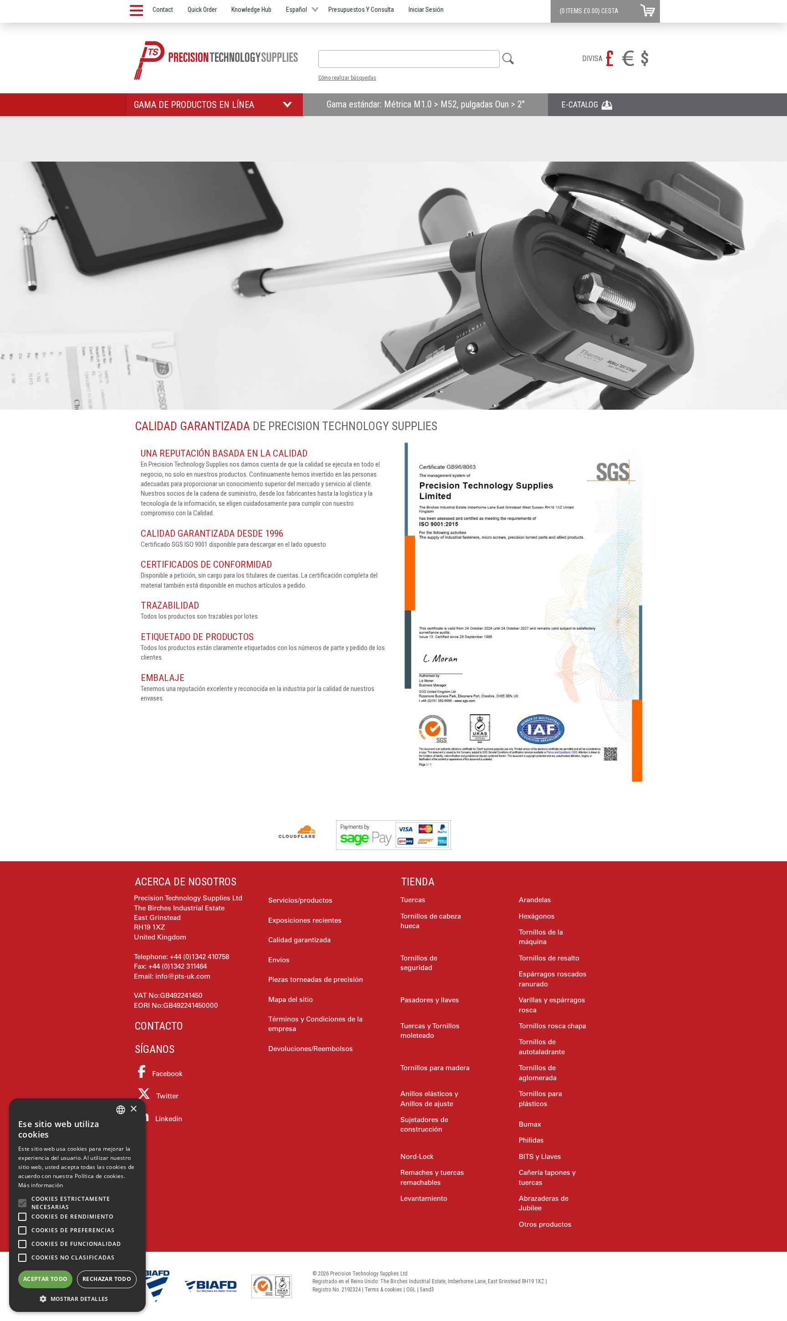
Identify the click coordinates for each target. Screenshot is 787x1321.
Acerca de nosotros (185, 881)
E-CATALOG (582, 104)
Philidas (531, 1140)
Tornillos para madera (435, 1067)
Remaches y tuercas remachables (432, 1177)
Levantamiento (423, 1198)
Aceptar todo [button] (45, 1279)
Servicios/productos (300, 900)
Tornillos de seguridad (418, 963)
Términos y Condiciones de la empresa (315, 1024)
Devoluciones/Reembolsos (310, 1048)
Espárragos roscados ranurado (553, 979)
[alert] (77, 1205)
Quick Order (202, 9)
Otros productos (545, 1224)
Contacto (159, 1026)
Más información (40, 1185)
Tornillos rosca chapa (552, 1025)
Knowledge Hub (251, 9)
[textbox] (326, 59)
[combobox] (409, 59)
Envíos (279, 959)
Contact (163, 9)
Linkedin (167, 1118)
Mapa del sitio (290, 999)
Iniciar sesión (426, 9)
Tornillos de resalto (549, 958)
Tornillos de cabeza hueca (430, 921)
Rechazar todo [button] (106, 1279)
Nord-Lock (417, 1156)
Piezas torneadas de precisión (315, 979)
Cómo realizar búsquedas (347, 78)
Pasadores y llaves (429, 1000)
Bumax (530, 1124)
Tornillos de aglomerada (538, 1072)
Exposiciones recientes (305, 920)
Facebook (166, 1073)
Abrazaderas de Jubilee (543, 1203)
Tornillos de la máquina (541, 937)
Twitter (167, 1096)
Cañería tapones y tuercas (547, 1177)
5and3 (427, 1289)
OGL (411, 1289)
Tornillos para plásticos (540, 1098)
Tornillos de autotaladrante (542, 1046)
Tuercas (412, 899)
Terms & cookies (383, 1289)
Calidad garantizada (299, 939)
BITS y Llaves (540, 1156)
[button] (77, 1298)
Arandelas (535, 899)
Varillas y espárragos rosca (552, 1005)
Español (296, 9)
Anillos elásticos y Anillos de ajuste (429, 1098)
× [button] (133, 1109)
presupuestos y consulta (361, 9)
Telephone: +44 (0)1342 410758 (181, 956)
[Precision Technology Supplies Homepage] (216, 60)
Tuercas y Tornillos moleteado (430, 1030)
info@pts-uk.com (182, 976)
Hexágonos (537, 916)
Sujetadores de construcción (424, 1124)
